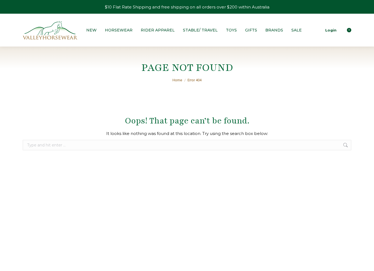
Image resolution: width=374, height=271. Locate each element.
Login (330, 30)
